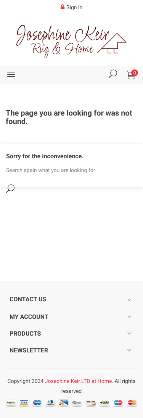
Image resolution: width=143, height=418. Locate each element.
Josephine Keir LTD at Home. (79, 381)
